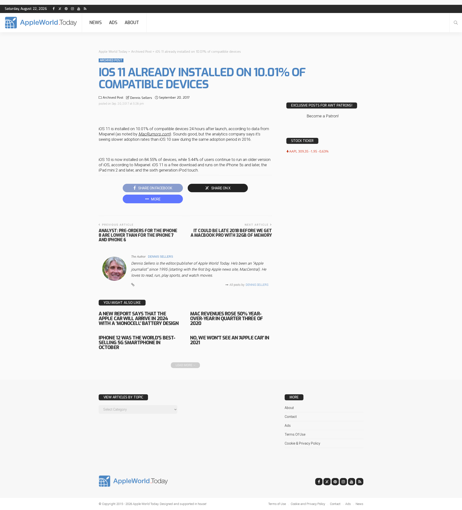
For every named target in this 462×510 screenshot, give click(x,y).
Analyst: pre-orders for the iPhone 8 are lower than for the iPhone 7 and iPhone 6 (138, 235)
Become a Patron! (323, 116)
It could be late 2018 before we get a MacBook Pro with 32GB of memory (231, 233)
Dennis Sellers (141, 98)
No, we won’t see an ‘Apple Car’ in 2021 (229, 340)
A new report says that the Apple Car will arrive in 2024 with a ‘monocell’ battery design (139, 319)
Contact (291, 417)
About (132, 23)
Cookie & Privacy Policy (302, 443)
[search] (455, 22)
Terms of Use (295, 434)
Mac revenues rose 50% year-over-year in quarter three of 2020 (226, 319)
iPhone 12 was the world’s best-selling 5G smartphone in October (137, 343)
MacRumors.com (154, 134)
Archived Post (111, 60)
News (95, 23)
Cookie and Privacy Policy (308, 504)
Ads (113, 23)
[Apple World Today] (41, 22)
